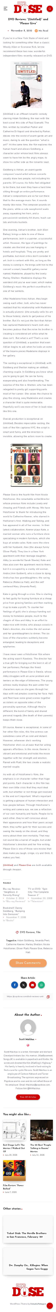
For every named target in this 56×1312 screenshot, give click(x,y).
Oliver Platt (22, 948)
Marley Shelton (34, 944)
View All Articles (28, 1097)
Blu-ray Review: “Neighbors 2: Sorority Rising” (12, 892)
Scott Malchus (26, 1039)
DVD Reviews (27, 932)
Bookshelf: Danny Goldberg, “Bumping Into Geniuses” (14, 911)
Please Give (36, 948)
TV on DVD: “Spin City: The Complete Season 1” (38, 892)
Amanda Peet (42, 940)
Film (38, 932)
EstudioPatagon (38, 1304)
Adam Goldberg (25, 940)
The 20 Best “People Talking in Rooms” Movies (40, 1148)
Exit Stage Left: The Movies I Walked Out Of (14, 1148)
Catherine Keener (15, 944)
